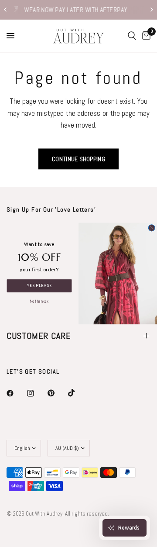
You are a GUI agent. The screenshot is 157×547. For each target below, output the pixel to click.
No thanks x (39, 300)
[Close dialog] (151, 228)
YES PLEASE (39, 285)
